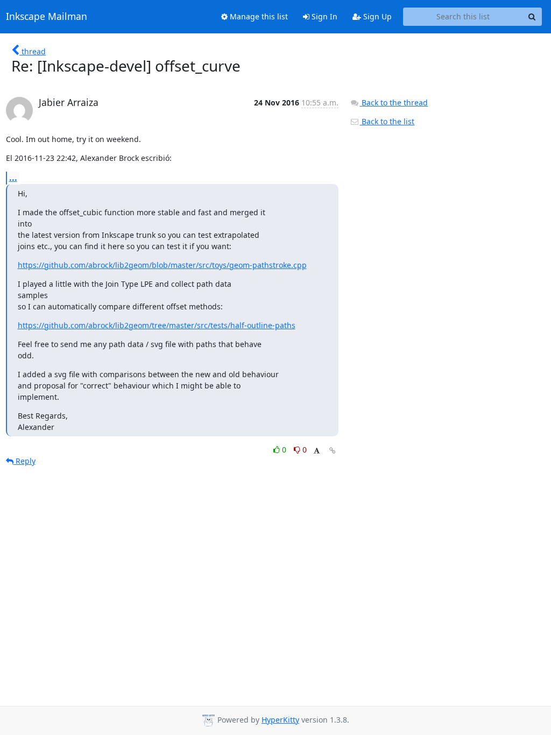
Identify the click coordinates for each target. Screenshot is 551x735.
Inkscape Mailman (46, 16)
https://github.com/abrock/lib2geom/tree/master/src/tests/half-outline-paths (156, 325)
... (13, 177)
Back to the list (386, 121)
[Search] (532, 17)
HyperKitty (280, 720)
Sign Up (376, 16)
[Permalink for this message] (332, 450)
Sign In (323, 16)
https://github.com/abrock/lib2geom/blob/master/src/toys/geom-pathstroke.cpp (162, 265)
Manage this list (258, 16)
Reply (24, 461)
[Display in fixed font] (316, 451)
